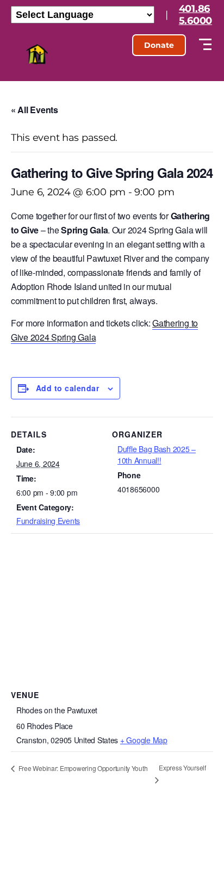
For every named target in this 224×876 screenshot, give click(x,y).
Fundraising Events (48, 520)
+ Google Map (143, 740)
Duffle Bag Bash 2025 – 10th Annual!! (156, 454)
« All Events (34, 109)
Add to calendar (67, 388)
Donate (159, 45)
